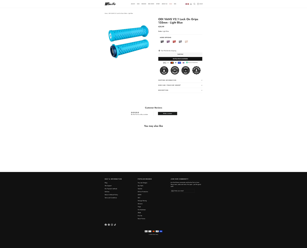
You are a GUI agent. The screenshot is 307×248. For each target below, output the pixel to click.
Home (106, 13)
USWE (139, 195)
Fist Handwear (142, 210)
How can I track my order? (169, 85)
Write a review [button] (167, 113)
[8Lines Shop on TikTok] (115, 225)
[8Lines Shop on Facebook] (106, 225)
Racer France (141, 219)
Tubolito (140, 189)
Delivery (107, 192)
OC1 (139, 198)
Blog (106, 183)
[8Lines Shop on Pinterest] (109, 225)
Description (163, 90)
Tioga (139, 207)
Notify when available (180, 59)
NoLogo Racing (142, 201)
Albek (139, 213)
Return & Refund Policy (111, 195)
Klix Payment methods (111, 189)
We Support (108, 186)
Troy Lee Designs (142, 183)
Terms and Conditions (111, 198)
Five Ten (140, 216)
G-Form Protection (143, 192)
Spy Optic (140, 186)
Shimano (140, 204)
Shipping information (167, 80)
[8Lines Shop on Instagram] (112, 225)
